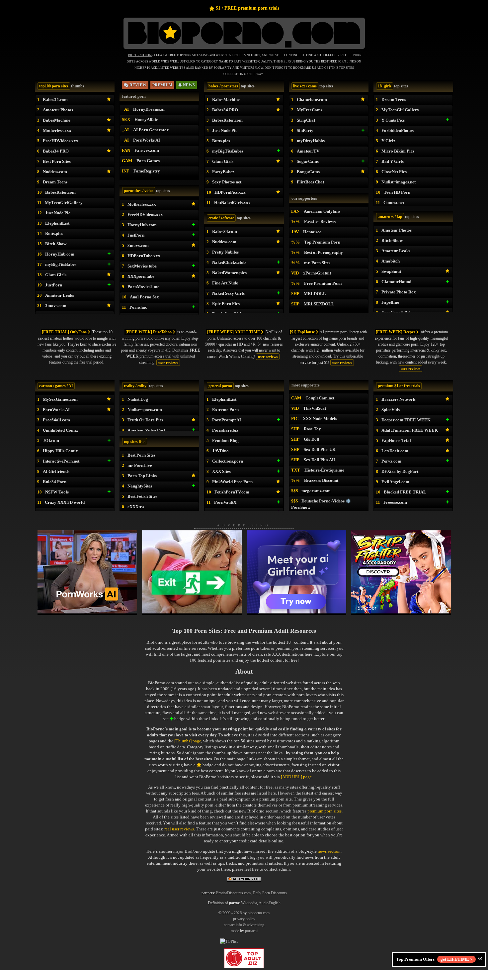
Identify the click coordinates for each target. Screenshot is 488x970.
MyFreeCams (309, 109)
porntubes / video (138, 190)
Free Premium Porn (323, 283)
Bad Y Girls (392, 161)
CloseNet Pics (394, 171)
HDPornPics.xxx (230, 192)
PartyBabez (223, 171)
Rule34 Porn (54, 481)
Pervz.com (391, 461)
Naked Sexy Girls (228, 293)
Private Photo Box (398, 291)
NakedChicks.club (229, 262)
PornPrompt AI (226, 419)
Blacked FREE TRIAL (405, 491)
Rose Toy (312, 428)
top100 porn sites (53, 86)
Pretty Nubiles (225, 252)
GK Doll (311, 439)
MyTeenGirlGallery (64, 202)
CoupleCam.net (319, 397)
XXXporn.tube (140, 276)
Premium (162, 85)
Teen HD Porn (397, 192)
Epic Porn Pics (226, 303)
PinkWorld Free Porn (232, 481)
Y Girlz (388, 140)
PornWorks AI (146, 140)
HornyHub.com (59, 254)
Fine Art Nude (225, 282)
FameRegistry (146, 170)
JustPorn (53, 284)
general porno (220, 385)
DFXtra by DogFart (399, 471)
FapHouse (303, 332)
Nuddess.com (55, 171)
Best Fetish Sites (142, 496)
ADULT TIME (234, 332)
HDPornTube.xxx (143, 255)
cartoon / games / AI (56, 385)
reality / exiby (135, 385)
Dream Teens (55, 181)
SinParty (305, 130)
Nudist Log (137, 399)
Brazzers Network (398, 399)
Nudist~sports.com (144, 409)
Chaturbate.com (312, 99)
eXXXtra (135, 506)
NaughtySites (139, 486)
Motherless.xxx (57, 130)
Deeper (396, 332)
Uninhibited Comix (60, 430)
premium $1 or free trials (399, 385)
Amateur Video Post (146, 430)
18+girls (384, 86)
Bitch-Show (55, 243)
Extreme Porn (225, 409)
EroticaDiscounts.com (233, 893)
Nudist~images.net (398, 181)
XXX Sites (221, 471)
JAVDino (220, 450)
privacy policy (244, 918)
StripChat (306, 120)
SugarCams (308, 161)
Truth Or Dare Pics (145, 419)
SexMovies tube (142, 266)
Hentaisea (312, 231)
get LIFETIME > (456, 959)
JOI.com (51, 440)
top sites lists (134, 441)
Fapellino (390, 302)
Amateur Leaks (59, 295)
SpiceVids (390, 409)
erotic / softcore (221, 218)
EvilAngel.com (395, 481)
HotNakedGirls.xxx (232, 202)
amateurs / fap (390, 216)
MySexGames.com (60, 399)
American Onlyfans (322, 211)
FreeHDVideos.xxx (60, 140)
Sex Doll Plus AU (319, 459)
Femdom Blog (225, 440)
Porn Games (148, 160)
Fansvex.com (146, 150)
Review (137, 85)
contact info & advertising (244, 924)
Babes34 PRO (56, 151)
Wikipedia (249, 903)
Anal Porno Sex (144, 296)
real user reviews (179, 828)
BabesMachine (56, 120)
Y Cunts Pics (393, 120)
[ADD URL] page (296, 776)
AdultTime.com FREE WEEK (409, 430)
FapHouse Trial (396, 440)
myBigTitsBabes (60, 264)
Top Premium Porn (322, 242)
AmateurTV (308, 151)
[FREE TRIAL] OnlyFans (65, 332)
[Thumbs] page (187, 740)
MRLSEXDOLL (319, 303)
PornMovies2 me (143, 286)
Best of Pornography (323, 252)
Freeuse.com (395, 502)
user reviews (168, 363)
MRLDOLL (315, 293)
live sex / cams (305, 86)
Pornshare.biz (225, 430)
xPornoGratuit (317, 272)
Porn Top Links (142, 475)
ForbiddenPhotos (397, 130)
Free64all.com (56, 419)
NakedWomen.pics (229, 272)
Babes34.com (55, 99)
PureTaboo (149, 332)
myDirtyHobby (311, 140)
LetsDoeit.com (394, 450)
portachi (251, 930)
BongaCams (308, 171)
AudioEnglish (270, 903)
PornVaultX (225, 502)
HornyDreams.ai (149, 109)
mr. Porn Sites (317, 262)
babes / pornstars (223, 86)
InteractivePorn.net (61, 461)
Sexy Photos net (226, 181)
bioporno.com (259, 913)
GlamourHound (396, 281)
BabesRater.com (60, 192)
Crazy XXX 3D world (65, 502)
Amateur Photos (58, 109)
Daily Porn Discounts (270, 893)
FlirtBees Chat (310, 181)
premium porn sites (324, 810)
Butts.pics (54, 233)
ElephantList (57, 223)
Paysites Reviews (320, 221)
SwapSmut (391, 271)
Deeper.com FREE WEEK (406, 419)
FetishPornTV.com (231, 491)
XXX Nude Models (320, 418)
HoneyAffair (146, 119)
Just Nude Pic (57, 212)
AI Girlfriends (56, 471)
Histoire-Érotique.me (324, 470)
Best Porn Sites (57, 161)
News (188, 85)
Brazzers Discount (321, 480)
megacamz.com (316, 490)
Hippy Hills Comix (60, 450)
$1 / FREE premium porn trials (247, 8)
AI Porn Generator (151, 129)
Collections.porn (227, 461)
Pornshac (138, 307)
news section (329, 851)
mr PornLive (139, 465)
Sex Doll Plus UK (320, 449)
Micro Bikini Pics (397, 151)
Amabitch (390, 261)
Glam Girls (55, 274)
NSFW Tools (57, 491)
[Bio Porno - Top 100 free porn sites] (244, 49)
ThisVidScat (314, 408)
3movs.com (55, 305)
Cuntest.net (393, 202)
